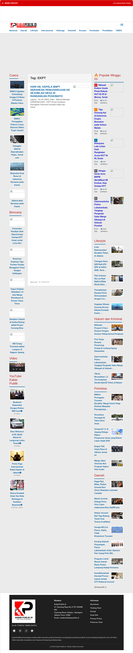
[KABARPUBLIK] (23, 25)
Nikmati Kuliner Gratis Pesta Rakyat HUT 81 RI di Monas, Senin (101, 91)
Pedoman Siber (96, 622)
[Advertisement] (66, 52)
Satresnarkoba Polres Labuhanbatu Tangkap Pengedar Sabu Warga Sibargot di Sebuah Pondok (101, 213)
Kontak (93, 611)
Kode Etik (94, 615)
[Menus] (122, 25)
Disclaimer (94, 604)
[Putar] (12, 369)
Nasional (33, 282)
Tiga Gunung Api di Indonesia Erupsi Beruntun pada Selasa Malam (100, 118)
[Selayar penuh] (24, 369)
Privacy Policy (96, 619)
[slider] (16, 369)
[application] (17, 367)
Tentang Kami (95, 608)
